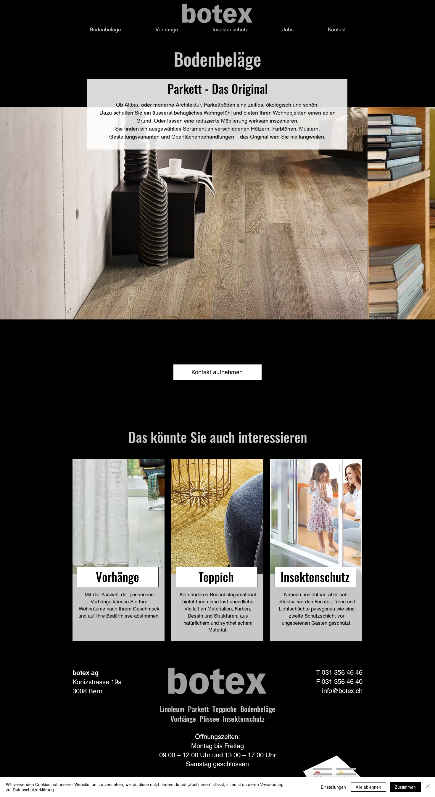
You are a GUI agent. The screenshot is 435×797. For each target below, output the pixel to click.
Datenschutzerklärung (33, 790)
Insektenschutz (315, 577)
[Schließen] (427, 787)
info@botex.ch (342, 691)
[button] (105, 29)
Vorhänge (117, 577)
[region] (118, 550)
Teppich (216, 577)
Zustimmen (405, 787)
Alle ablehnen (368, 787)
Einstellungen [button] (333, 787)
